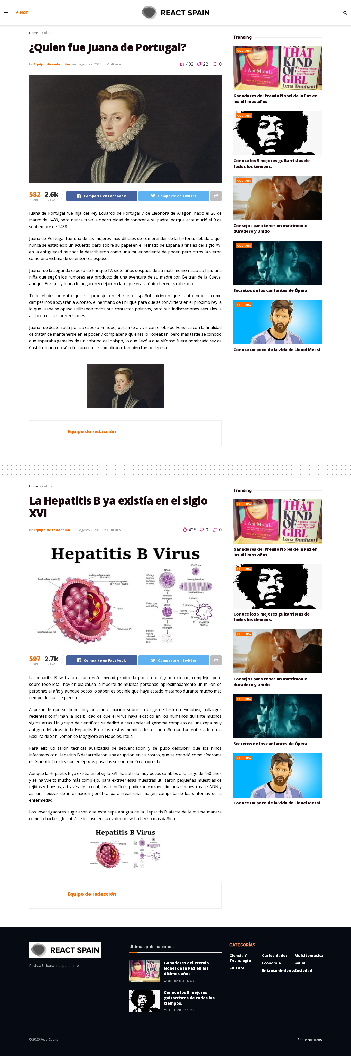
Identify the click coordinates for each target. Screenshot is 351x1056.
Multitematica (309, 955)
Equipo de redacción (52, 64)
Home (33, 33)
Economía (271, 962)
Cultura (47, 33)
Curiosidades (275, 955)
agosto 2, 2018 (90, 64)
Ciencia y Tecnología (240, 958)
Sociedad (303, 970)
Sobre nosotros (310, 1039)
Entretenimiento (278, 970)
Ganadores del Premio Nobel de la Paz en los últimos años (186, 968)
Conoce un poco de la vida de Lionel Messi (276, 349)
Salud (300, 962)
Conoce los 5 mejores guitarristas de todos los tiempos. (271, 163)
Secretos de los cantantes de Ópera (270, 290)
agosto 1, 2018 (90, 529)
